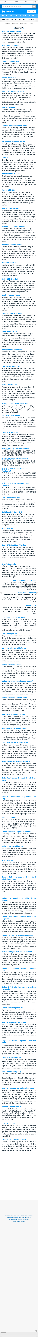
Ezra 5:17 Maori (7, 860)
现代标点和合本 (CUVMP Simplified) (15, 459)
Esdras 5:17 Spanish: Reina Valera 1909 (17, 952)
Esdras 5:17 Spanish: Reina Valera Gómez (17, 935)
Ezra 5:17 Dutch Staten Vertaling (14, 545)
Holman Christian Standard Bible (14, 126)
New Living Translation (10, 45)
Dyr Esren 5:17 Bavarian (11, 416)
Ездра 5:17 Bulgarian (10, 432)
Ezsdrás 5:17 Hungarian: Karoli (13, 617)
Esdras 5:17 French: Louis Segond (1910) (17, 681)
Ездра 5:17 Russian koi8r (11, 1057)
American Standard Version (12, 245)
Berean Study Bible (9, 77)
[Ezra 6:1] (36, 597)
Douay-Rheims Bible (9, 263)
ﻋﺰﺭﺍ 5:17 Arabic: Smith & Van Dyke (15, 403)
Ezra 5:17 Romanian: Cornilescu (14, 1022)
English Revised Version (11, 295)
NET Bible (5, 158)
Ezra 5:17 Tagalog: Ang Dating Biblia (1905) (18, 1088)
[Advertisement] (19, 1189)
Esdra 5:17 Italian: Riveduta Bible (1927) (17, 761)
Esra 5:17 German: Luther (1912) (14, 728)
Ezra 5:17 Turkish (8, 1123)
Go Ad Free (3, 1333)
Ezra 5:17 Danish (8, 528)
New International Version (11, 31)
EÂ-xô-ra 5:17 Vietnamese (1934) (14, 1140)
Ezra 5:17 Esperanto (9, 634)
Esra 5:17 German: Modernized (13, 714)
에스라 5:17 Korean (9, 817)
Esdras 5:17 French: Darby (12, 664)
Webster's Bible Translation (12, 313)
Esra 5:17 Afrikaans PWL (11, 366)
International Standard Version (13, 142)
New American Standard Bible (13, 91)
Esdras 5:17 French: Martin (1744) (14, 698)
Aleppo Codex (31, 605)
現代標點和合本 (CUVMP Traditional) (15, 449)
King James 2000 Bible (10, 208)
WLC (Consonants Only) (27, 593)
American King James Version (13, 226)
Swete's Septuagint (9, 564)
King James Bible (8, 107)
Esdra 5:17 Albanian (9, 385)
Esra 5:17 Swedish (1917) (11, 1072)
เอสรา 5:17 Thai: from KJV (11, 1107)
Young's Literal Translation (12, 350)
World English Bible (9, 331)
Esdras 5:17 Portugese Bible (12, 1008)
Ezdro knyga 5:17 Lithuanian (12, 846)
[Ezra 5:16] (2, 597)
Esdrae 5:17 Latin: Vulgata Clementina (16, 832)
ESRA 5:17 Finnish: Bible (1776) (14, 648)
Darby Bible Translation (11, 279)
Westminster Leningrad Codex (24, 580)
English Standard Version (11, 61)
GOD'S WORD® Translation (12, 174)
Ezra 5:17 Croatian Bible (11, 498)
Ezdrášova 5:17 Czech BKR (12, 512)
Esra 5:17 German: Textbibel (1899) (15, 743)
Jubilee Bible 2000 (9, 190)
